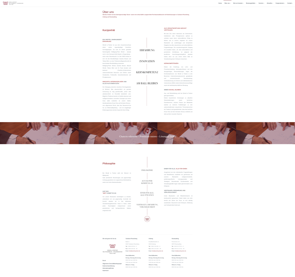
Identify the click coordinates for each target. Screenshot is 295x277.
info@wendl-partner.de (134, 251)
